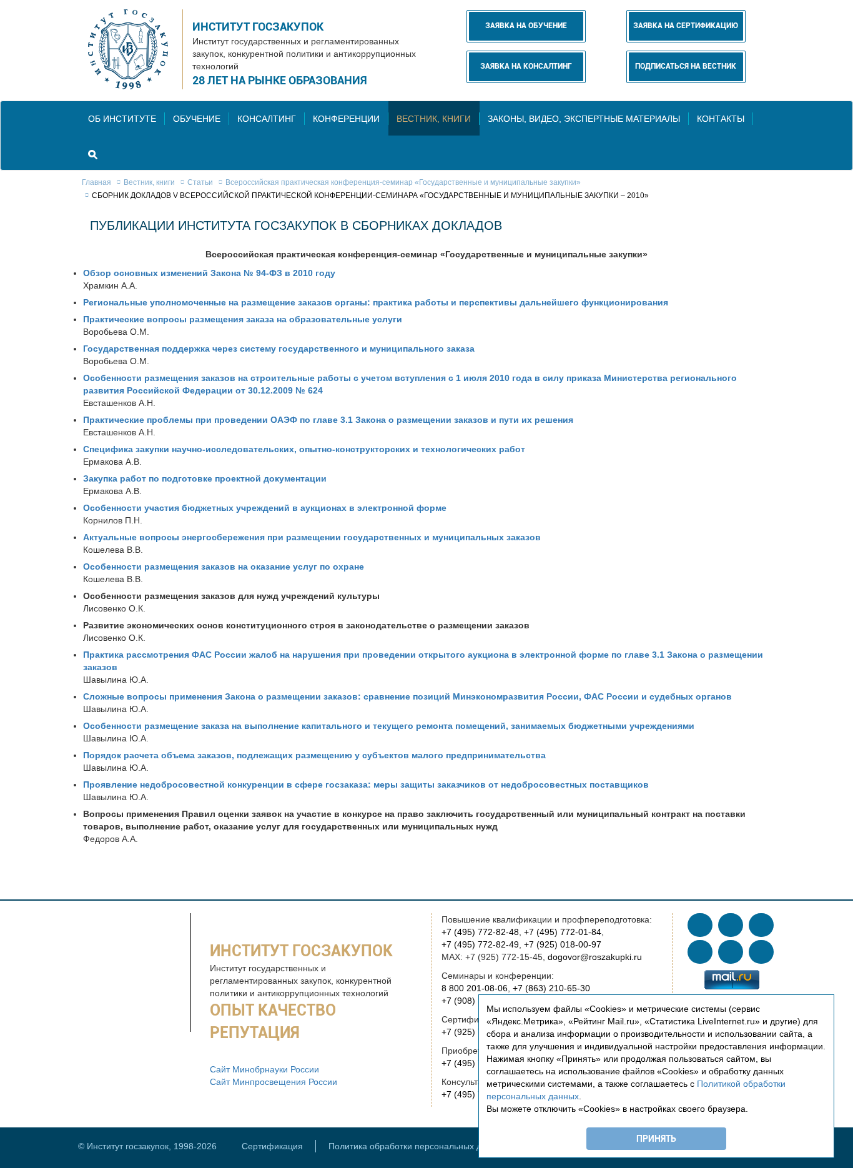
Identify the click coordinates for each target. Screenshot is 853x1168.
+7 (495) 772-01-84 (562, 932)
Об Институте (122, 119)
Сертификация (272, 1146)
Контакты (720, 119)
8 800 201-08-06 (474, 988)
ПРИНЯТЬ (656, 1139)
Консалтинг (266, 119)
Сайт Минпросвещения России (273, 1082)
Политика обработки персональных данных (417, 1146)
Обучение (196, 119)
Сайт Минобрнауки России (264, 1069)
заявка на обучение (526, 25)
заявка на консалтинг (526, 66)
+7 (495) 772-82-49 (480, 944)
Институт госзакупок (257, 26)
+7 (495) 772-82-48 (480, 932)
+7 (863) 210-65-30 (551, 988)
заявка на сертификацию (685, 25)
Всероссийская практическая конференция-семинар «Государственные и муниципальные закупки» (403, 182)
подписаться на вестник (685, 66)
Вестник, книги (434, 119)
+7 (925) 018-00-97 (562, 944)
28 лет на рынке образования (279, 80)
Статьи (200, 182)
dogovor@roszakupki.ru (595, 957)
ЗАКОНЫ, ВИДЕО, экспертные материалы (584, 119)
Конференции (346, 119)
